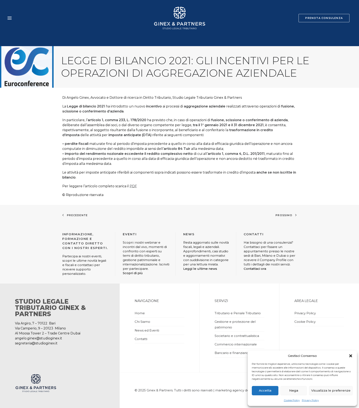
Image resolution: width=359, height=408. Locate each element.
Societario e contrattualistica (237, 336)
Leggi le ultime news (200, 269)
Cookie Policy (292, 400)
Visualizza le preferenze (330, 390)
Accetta (265, 390)
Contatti (141, 339)
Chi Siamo (142, 322)
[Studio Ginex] (179, 18)
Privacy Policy (310, 400)
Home (140, 313)
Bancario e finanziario (231, 353)
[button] (351, 356)
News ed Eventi (147, 330)
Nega (293, 390)
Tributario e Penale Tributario (238, 313)
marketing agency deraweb (237, 390)
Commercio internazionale (236, 344)
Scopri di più (133, 273)
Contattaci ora (255, 269)
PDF (133, 186)
